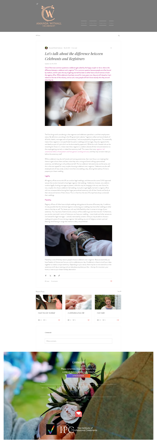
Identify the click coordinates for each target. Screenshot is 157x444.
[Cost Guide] (108, 302)
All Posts (38, 35)
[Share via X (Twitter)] (50, 275)
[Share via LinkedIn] (55, 275)
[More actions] (111, 48)
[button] (119, 35)
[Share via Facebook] (46, 275)
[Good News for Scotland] (49, 302)
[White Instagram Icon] (80, 406)
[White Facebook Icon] (76, 406)
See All (119, 291)
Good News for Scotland (46, 313)
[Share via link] (59, 275)
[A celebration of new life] (78, 302)
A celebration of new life (76, 313)
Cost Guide (101, 313)
